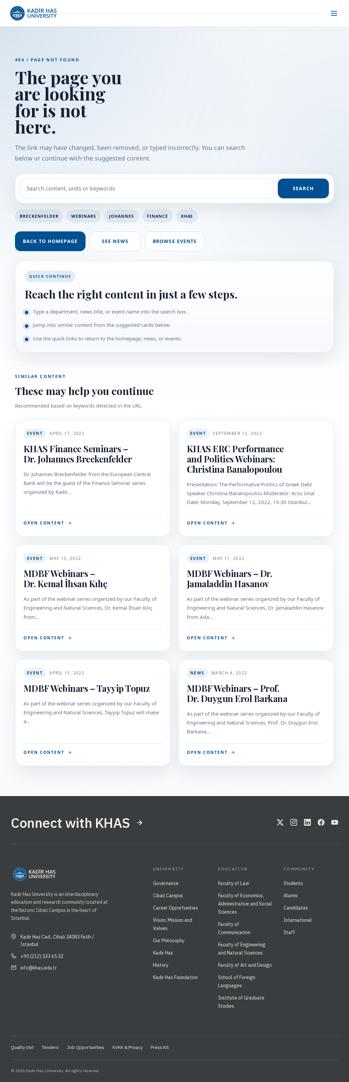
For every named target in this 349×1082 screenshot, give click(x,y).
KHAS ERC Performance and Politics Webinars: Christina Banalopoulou (235, 459)
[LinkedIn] (307, 823)
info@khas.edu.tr (38, 968)
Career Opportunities (175, 908)
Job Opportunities (85, 1047)
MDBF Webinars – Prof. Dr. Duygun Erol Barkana (237, 693)
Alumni (291, 896)
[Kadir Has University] (33, 13)
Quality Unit (22, 1047)
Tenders (50, 1047)
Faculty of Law (233, 883)
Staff (289, 932)
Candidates (296, 908)
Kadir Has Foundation (175, 977)
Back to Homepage (50, 241)
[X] (280, 823)
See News (115, 241)
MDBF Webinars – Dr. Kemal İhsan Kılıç (65, 578)
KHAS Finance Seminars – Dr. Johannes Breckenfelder (78, 454)
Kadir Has (163, 953)
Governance (166, 883)
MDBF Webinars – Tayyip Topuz (87, 688)
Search (303, 188)
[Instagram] (293, 823)
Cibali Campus (168, 896)
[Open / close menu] (334, 13)
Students (293, 883)
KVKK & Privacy (127, 1047)
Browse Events (175, 241)
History (160, 965)
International (298, 920)
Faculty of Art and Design (245, 965)
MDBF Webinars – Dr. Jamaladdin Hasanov (229, 578)
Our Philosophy (168, 941)
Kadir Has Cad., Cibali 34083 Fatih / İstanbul (57, 940)
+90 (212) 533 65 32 (41, 956)
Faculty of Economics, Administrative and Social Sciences (245, 904)
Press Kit (160, 1047)
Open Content (44, 523)
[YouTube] (334, 823)
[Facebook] (321, 823)
